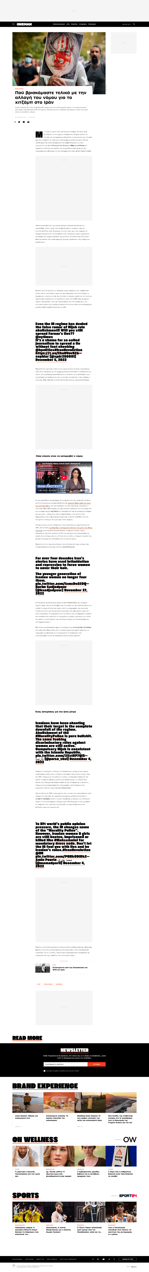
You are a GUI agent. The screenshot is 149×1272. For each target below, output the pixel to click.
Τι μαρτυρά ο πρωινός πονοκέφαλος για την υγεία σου (27, 1174)
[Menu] (13, 24)
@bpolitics (45, 350)
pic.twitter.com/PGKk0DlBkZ (61, 857)
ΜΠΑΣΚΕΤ (80, 1225)
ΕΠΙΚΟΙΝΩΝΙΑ (17, 1259)
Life (67, 24)
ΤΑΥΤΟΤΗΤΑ (29, 1259)
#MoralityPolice (50, 736)
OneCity (74, 24)
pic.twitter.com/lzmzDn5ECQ (61, 584)
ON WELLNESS (35, 1140)
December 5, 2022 (51, 360)
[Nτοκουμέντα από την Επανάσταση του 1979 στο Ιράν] (42, 968)
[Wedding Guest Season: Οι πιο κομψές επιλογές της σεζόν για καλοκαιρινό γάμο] (90, 1102)
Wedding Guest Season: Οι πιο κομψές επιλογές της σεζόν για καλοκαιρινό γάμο (89, 1118)
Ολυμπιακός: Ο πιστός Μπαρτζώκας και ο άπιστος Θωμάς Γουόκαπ (58, 1230)
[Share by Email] (28, 122)
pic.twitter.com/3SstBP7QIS (60, 756)
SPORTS (25, 1196)
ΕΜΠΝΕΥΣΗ (50, 1169)
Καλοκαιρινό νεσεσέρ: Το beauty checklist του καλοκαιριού (57, 1118)
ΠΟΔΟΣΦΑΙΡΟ (20, 1225)
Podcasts (92, 24)
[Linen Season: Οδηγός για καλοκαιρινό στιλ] (27, 1102)
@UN (39, 853)
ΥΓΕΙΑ (17, 1169)
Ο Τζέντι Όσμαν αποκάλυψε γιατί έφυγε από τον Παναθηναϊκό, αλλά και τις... (89, 1230)
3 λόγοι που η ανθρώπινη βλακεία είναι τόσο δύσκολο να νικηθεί (120, 1174)
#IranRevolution (68, 350)
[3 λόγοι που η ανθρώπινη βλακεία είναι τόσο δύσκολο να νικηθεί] (121, 1156)
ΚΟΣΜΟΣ (59, 984)
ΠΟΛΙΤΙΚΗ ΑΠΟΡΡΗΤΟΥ (68, 1259)
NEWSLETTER (127, 1259)
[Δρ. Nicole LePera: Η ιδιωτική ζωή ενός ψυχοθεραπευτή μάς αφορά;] (58, 1156)
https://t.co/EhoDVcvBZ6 (57, 353)
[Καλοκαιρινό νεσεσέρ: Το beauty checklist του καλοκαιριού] (58, 1102)
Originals (83, 24)
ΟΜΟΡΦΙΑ (80, 1169)
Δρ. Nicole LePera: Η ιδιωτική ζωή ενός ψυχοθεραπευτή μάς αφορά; (58, 1174)
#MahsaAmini (66, 840)
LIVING (110, 1169)
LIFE (54, 965)
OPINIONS (49, 1225)
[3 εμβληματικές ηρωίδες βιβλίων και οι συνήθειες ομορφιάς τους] (90, 1156)
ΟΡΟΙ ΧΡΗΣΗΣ (52, 1259)
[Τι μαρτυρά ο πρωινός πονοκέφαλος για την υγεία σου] (27, 1156)
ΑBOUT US (40, 1259)
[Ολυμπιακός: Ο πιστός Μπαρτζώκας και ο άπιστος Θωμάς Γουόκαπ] (58, 1212)
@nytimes (44, 337)
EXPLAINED (19, 88)
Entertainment (59, 24)
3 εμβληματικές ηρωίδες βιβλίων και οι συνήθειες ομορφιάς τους (88, 1174)
